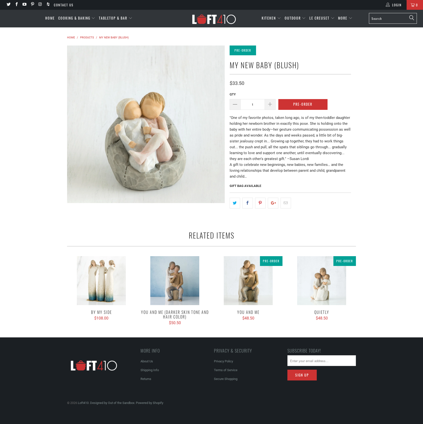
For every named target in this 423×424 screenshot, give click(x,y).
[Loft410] (214, 18)
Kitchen (269, 18)
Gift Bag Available (245, 186)
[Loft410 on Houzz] (48, 5)
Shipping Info (150, 370)
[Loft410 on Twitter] (8, 5)
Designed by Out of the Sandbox (112, 403)
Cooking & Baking (75, 18)
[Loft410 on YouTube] (24, 5)
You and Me (248, 280)
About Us (147, 361)
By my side (101, 280)
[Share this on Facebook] (247, 203)
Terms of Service (225, 370)
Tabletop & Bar (114, 18)
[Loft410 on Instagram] (40, 5)
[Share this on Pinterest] (260, 203)
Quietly (321, 280)
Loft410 (83, 403)
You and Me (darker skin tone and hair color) (175, 280)
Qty (233, 94)
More (343, 18)
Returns (146, 379)
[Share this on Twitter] (235, 203)
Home (50, 18)
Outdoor (293, 18)
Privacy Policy (223, 361)
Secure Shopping (225, 379)
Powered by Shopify (149, 403)
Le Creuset (320, 18)
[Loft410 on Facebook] (16, 5)
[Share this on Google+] (273, 203)
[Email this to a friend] (286, 203)
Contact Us (63, 4)
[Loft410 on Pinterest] (32, 5)
